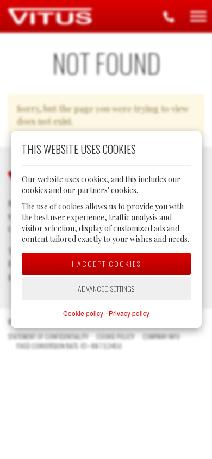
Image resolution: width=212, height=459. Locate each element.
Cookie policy (83, 313)
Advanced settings (106, 288)
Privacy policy (129, 313)
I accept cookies (106, 263)
